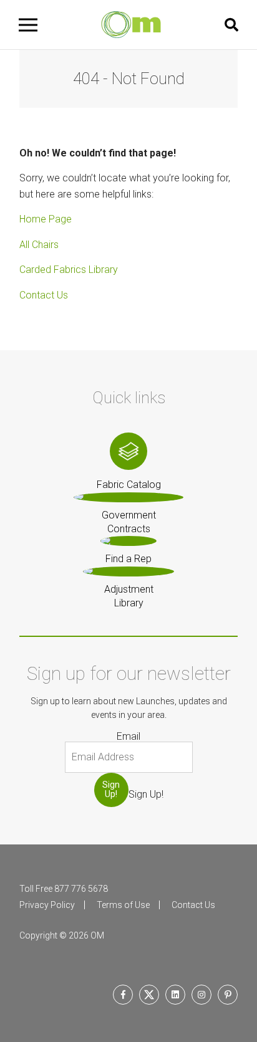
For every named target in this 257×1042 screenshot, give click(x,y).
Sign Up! (111, 789)
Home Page (45, 219)
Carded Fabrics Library (68, 269)
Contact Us (43, 295)
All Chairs (39, 245)
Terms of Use (123, 905)
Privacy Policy (47, 905)
